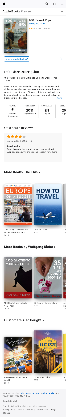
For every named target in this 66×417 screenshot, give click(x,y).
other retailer (48, 393)
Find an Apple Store (30, 393)
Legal (53, 410)
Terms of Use (42, 410)
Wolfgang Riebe (37, 23)
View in (16, 59)
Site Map (7, 413)
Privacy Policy (9, 410)
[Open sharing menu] (61, 59)
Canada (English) (10, 401)
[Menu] (62, 4)
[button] (47, 4)
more (59, 98)
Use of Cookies (25, 410)
